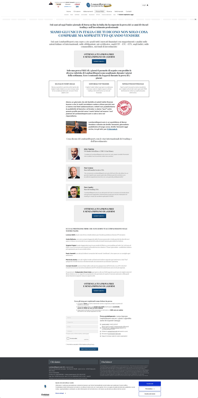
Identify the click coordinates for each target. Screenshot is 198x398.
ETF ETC (98, 14)
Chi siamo (77, 11)
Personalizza (148, 388)
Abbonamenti (88, 11)
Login (144, 5)
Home (69, 11)
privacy (92, 344)
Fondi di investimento (106, 14)
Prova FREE (100, 11)
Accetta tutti (150, 383)
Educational (91, 14)
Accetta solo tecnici (150, 394)
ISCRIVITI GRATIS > (99, 61)
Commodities (84, 14)
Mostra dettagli (60, 393)
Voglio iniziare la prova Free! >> (89, 349)
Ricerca (109, 11)
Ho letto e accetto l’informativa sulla (80, 344)
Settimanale (119, 11)
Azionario (66, 14)
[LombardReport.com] (99, 7)
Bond (71, 14)
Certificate (77, 14)
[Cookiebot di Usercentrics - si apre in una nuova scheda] (45, 395)
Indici (114, 14)
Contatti (129, 11)
